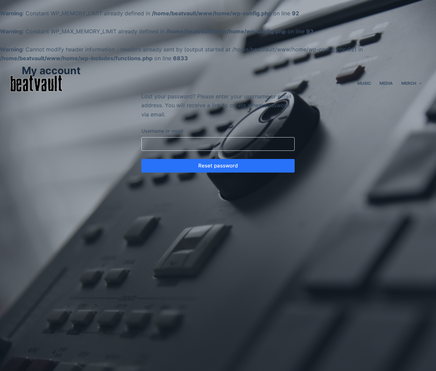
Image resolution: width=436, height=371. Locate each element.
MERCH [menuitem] (408, 83)
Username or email (162, 131)
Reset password (218, 165)
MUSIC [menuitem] (364, 83)
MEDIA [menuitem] (386, 83)
